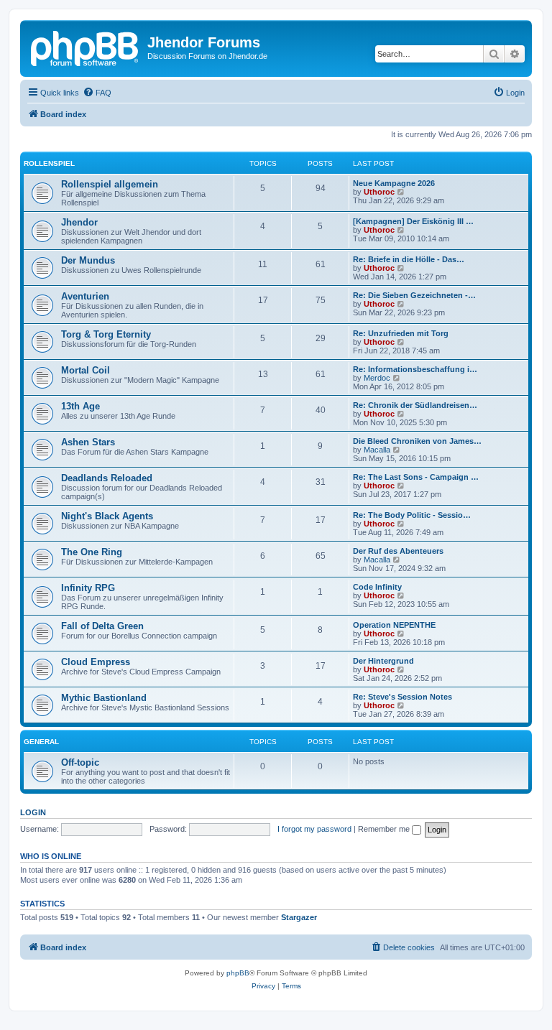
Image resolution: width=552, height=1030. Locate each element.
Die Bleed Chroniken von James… (417, 441)
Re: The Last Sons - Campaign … (416, 477)
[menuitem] (97, 92)
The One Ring (91, 552)
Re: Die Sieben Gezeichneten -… (414, 295)
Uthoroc (379, 191)
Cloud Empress (95, 661)
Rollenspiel (49, 163)
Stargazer (299, 917)
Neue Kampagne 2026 (394, 183)
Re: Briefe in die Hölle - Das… (408, 259)
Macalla (377, 449)
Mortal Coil (85, 370)
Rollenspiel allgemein (109, 184)
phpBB (237, 973)
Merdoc (377, 378)
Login (33, 812)
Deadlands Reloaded (106, 478)
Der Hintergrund (383, 660)
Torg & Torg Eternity (106, 334)
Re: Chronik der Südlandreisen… (415, 405)
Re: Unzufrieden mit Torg (400, 333)
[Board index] (85, 47)
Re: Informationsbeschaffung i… (415, 369)
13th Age (80, 406)
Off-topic (80, 762)
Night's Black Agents (107, 516)
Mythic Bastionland (104, 697)
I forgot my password (314, 829)
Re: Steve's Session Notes (402, 696)
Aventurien (85, 296)
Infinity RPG (88, 588)
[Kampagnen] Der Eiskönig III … (413, 221)
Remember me (385, 829)
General (41, 742)
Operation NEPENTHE (394, 625)
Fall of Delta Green (102, 626)
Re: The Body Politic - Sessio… (412, 515)
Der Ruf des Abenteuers (398, 551)
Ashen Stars (88, 442)
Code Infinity (377, 587)
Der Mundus (88, 260)
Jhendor (79, 222)
